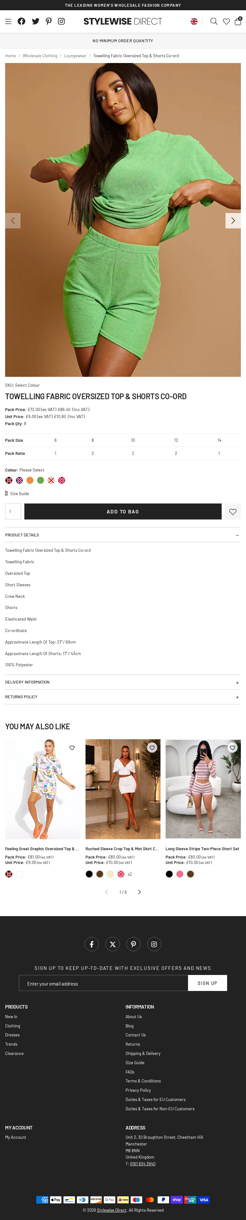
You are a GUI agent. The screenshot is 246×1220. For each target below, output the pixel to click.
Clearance (14, 1053)
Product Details (22, 534)
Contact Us (136, 1034)
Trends (11, 1044)
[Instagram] (62, 21)
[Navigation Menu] (8, 21)
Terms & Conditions (143, 1080)
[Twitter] (35, 21)
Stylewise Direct (123, 21)
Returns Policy (21, 696)
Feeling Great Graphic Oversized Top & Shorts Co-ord (42, 848)
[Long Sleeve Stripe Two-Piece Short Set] (203, 789)
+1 (130, 873)
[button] (238, 21)
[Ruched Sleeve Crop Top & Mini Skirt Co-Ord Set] (123, 789)
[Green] (40, 480)
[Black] (8, 480)
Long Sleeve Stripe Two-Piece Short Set (202, 848)
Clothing (12, 1025)
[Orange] (30, 480)
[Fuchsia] (61, 480)
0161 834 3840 (142, 1163)
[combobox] (214, 21)
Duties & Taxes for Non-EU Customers (160, 1108)
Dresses (12, 1034)
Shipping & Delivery (143, 1053)
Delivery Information (27, 682)
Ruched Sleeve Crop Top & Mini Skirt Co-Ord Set (123, 848)
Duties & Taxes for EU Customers (155, 1099)
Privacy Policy (138, 1090)
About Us (134, 1016)
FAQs (130, 1071)
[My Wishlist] (226, 21)
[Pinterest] (49, 21)
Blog (130, 1025)
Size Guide (135, 1062)
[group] (123, 220)
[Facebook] (21, 21)
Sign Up (207, 983)
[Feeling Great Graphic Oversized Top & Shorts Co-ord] (42, 789)
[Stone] (51, 480)
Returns (133, 1044)
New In (11, 1016)
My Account (15, 1137)
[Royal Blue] (19, 480)
